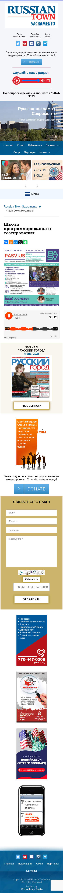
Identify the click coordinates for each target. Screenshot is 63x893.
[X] (20, 242)
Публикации (35, 145)
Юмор (16, 152)
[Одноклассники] (11, 242)
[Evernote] (25, 242)
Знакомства (52, 145)
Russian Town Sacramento (20, 206)
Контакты (45, 152)
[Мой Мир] (15, 242)
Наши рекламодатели (19, 210)
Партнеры (30, 152)
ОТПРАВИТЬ (31, 599)
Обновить (31, 579)
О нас (20, 145)
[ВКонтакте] (6, 242)
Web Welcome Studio (32, 889)
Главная (8, 145)
